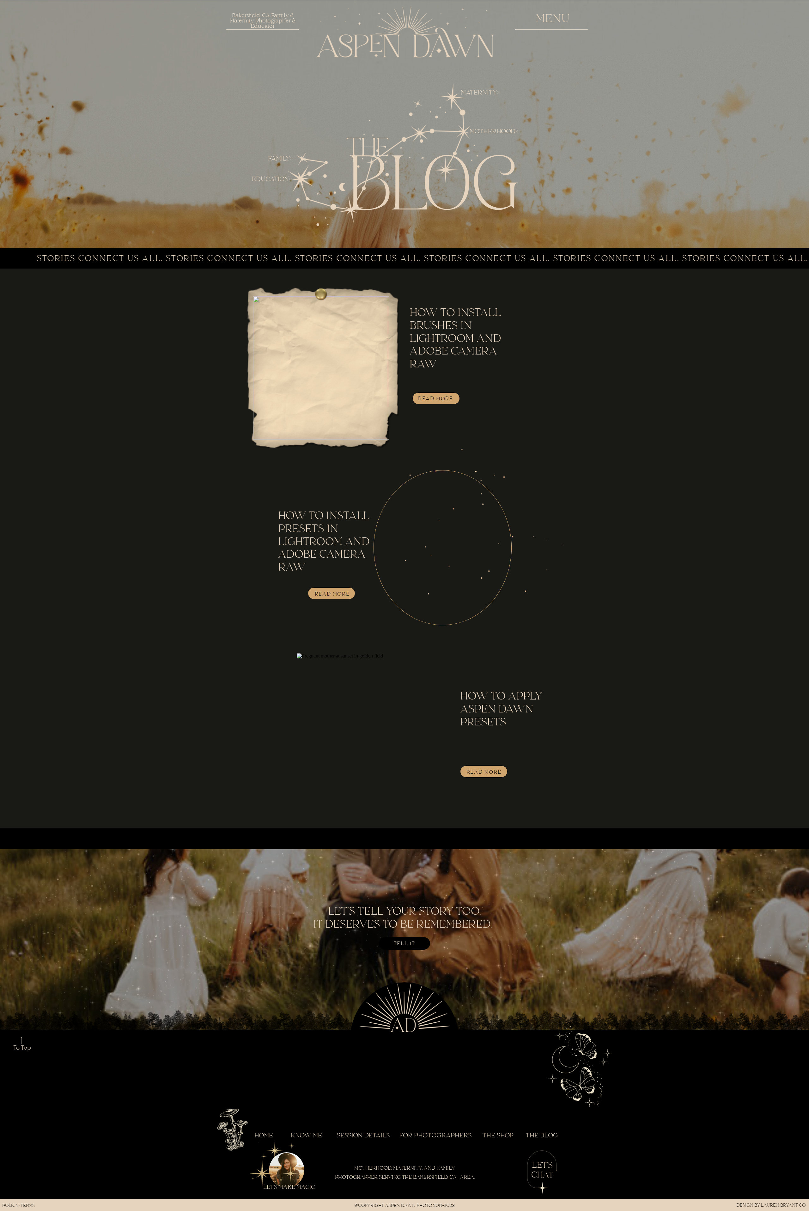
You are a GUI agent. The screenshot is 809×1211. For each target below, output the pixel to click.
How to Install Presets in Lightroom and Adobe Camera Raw (324, 542)
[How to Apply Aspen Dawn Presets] (374, 735)
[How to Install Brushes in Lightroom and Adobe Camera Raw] (321, 368)
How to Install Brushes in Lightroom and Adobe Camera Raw (455, 339)
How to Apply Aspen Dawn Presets (501, 709)
